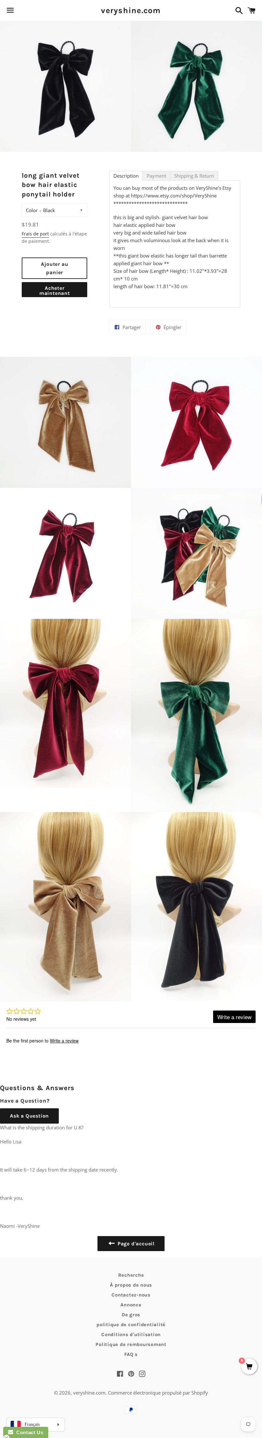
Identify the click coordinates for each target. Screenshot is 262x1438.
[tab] (126, 176)
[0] (249, 1367)
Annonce (130, 1305)
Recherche (131, 1275)
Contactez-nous (131, 1295)
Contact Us (28, 1432)
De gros (131, 1315)
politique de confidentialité (131, 1324)
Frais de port (35, 234)
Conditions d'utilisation (131, 1334)
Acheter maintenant (54, 290)
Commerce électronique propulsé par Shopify (158, 1392)
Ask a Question (29, 1116)
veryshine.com (131, 10)
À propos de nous (131, 1285)
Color (32, 210)
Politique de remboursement (131, 1344)
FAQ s (131, 1354)
